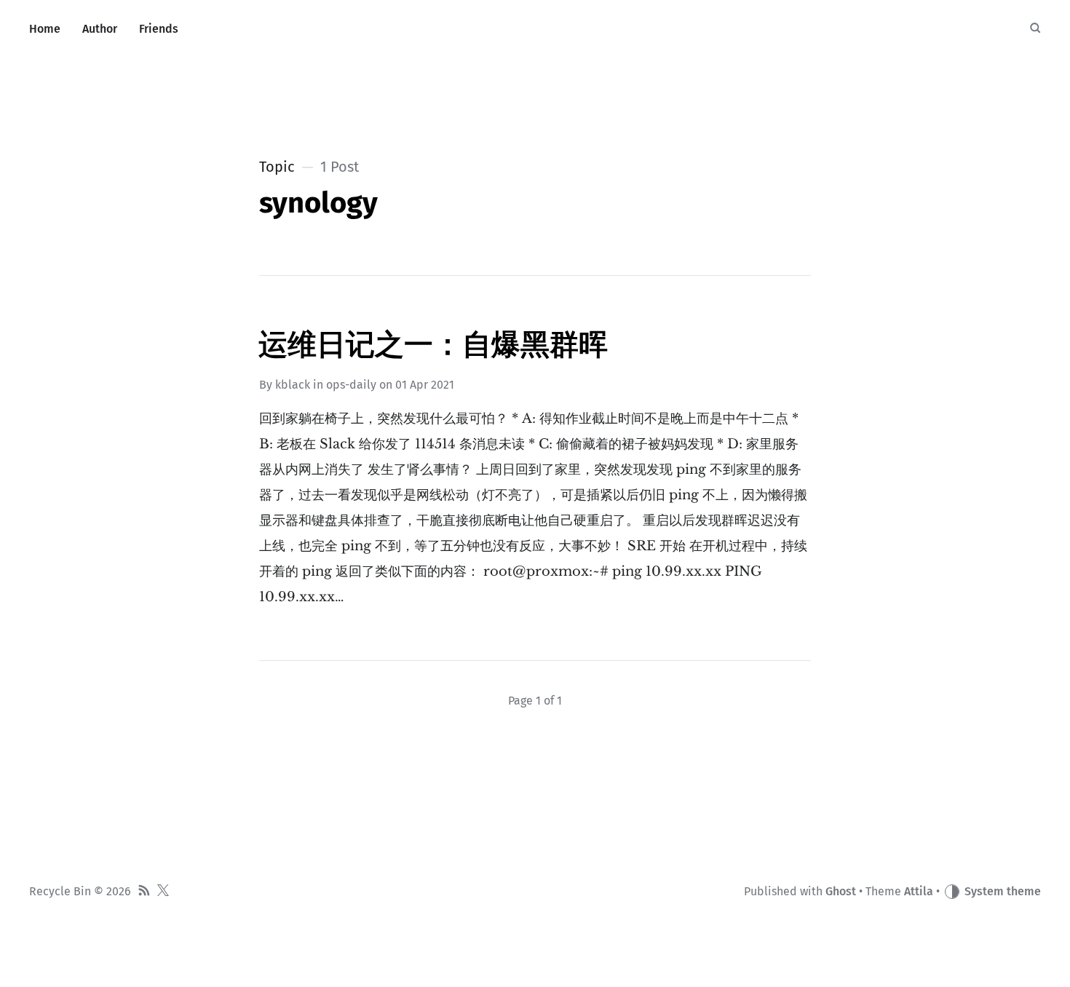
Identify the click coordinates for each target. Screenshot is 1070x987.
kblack (292, 385)
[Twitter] (163, 892)
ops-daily (351, 385)
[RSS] (144, 892)
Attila (918, 891)
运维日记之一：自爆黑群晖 (433, 345)
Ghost (840, 891)
